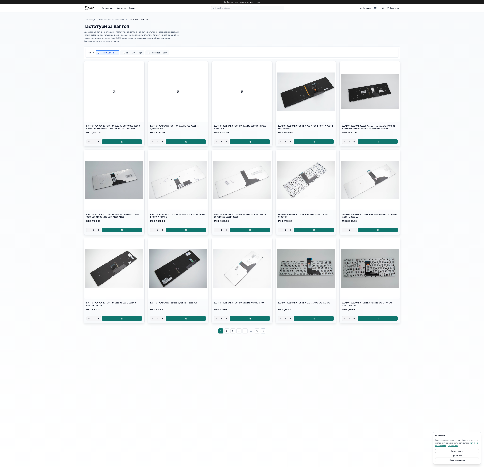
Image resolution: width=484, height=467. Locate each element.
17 (257, 331)
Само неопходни (457, 460)
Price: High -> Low (159, 53)
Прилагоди (457, 455)
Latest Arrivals (107, 53)
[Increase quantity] (98, 141)
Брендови (121, 8)
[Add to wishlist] (141, 64)
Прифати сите (457, 451)
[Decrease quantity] (88, 141)
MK (375, 8)
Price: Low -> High (134, 53)
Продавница (108, 8)
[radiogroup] (132, 52)
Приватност (453, 446)
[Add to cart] (122, 141)
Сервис (132, 8)
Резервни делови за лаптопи (111, 19)
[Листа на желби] (383, 8)
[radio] (99, 53)
